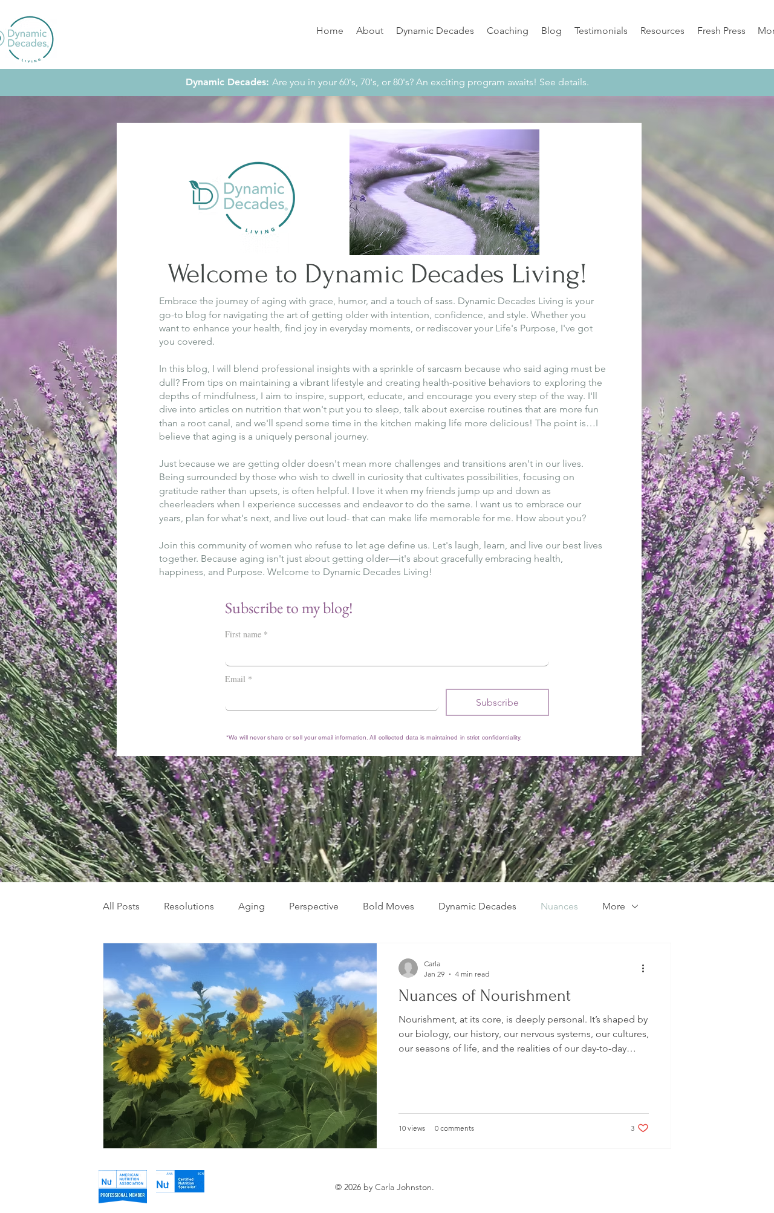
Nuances (559, 906)
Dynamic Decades (477, 906)
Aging (251, 906)
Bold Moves (388, 906)
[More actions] (647, 968)
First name (246, 634)
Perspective (314, 906)
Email (238, 679)
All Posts (121, 906)
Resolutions (189, 906)
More (613, 906)
